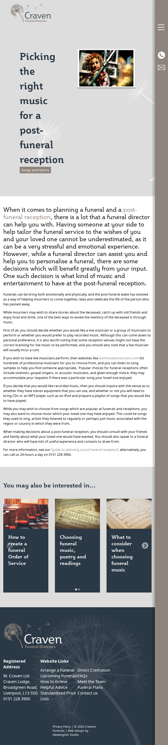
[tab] (76, 589)
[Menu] (161, 27)
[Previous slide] (10, 545)
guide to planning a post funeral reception (85, 449)
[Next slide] (145, 545)
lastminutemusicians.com (119, 358)
